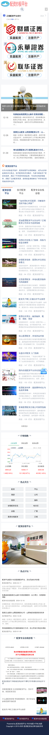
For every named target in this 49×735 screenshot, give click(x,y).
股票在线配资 (13, 516)
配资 (13, 489)
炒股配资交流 (13, 505)
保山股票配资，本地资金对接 (31, 335)
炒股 (13, 511)
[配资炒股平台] (14, 4)
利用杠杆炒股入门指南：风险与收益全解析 (32, 241)
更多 (42, 15)
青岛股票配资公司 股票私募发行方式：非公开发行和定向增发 (24, 628)
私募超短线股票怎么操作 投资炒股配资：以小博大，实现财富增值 (24, 596)
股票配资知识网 (30, 726)
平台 (36, 489)
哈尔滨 (36, 505)
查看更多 (24, 426)
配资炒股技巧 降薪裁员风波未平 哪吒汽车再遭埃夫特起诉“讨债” (23, 682)
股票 (13, 500)
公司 (36, 494)
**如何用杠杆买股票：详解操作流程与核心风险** (32, 202)
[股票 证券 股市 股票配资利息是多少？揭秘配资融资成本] (24, 98)
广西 (36, 511)
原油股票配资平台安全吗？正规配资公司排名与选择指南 (32, 221)
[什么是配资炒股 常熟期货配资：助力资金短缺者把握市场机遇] (42, 700)
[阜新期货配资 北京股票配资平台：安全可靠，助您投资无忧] (42, 690)
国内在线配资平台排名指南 (30, 370)
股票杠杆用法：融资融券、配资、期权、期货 (31, 317)
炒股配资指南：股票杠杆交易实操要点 (32, 260)
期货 (13, 494)
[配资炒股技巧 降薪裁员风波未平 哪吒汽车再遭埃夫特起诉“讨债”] (24, 661)
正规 (36, 516)
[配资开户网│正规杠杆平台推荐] (42, 711)
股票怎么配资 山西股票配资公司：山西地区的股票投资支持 (23, 612)
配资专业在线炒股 (40, 718)
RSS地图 (30, 723)
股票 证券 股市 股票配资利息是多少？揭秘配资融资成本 (23, 107)
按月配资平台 (24, 718)
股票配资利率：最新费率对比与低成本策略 (32, 388)
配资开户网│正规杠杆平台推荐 (32, 298)
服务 (36, 500)
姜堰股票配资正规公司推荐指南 (32, 407)
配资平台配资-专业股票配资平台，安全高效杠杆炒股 (20, 579)
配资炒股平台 (9, 718)
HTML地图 (38, 723)
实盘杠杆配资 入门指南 (29, 353)
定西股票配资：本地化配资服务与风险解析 (32, 280)
